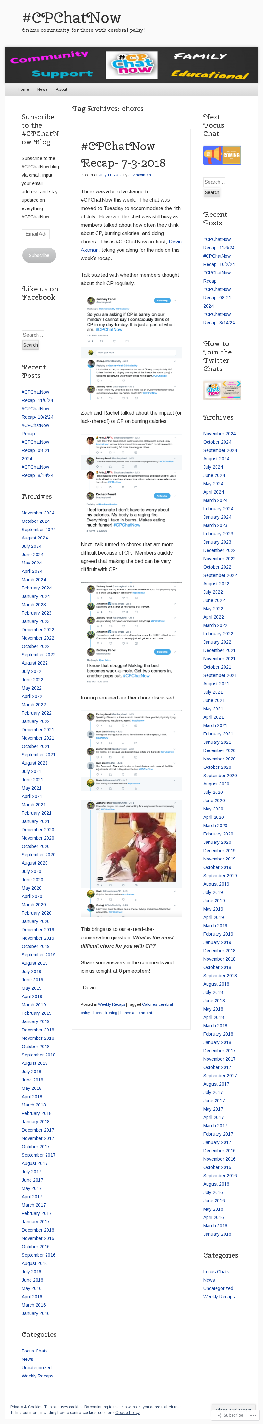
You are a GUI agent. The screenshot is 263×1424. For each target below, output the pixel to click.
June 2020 (32, 879)
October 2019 (36, 946)
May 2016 (32, 1288)
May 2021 (32, 788)
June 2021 (32, 779)
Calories (149, 1004)
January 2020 (36, 921)
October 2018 (36, 1046)
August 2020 (35, 863)
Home (23, 89)
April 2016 (32, 1296)
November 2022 (38, 637)
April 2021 (32, 796)
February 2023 (37, 612)
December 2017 (38, 1129)
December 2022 (38, 629)
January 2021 (36, 821)
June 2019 (32, 979)
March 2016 (34, 1305)
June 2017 (32, 1179)
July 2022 (31, 671)
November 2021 (38, 738)
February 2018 (37, 1113)
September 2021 (38, 754)
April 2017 (32, 1196)
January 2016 (36, 1313)
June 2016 (32, 1280)
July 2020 (31, 871)
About (61, 89)
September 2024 (38, 529)
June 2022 (32, 679)
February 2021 (37, 813)
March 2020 (34, 904)
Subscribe (39, 255)
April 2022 (32, 696)
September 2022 (38, 654)
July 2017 (31, 1171)
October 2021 (36, 746)
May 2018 (32, 1088)
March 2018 (34, 1104)
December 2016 (38, 1230)
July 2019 (31, 971)
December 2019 (38, 929)
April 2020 (32, 896)
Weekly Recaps (111, 1004)
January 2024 (36, 596)
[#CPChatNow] (131, 65)
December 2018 (38, 1029)
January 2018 (36, 1121)
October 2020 (36, 846)
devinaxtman (139, 175)
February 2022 (37, 713)
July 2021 (31, 771)
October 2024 (36, 521)
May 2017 (32, 1188)
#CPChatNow (71, 17)
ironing (111, 1013)
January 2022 (36, 721)
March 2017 (34, 1205)
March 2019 (34, 1004)
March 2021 (34, 804)
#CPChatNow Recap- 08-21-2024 (36, 450)
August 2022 (35, 662)
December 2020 (38, 829)
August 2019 (35, 963)
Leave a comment (136, 1013)
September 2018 (38, 1054)
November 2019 (38, 938)
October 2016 (36, 1246)
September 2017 (38, 1154)
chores (97, 1013)
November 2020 (38, 838)
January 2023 (36, 621)
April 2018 (32, 1096)
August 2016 (35, 1263)
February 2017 (37, 1213)
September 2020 (38, 854)
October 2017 (36, 1146)
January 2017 (36, 1221)
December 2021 (38, 729)
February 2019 (37, 1013)
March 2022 (34, 704)
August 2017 (35, 1163)
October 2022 (36, 646)
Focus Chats (35, 1350)
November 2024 (38, 512)
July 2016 (31, 1271)
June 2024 (32, 554)
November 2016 (38, 1238)
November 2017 (38, 1138)
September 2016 (38, 1255)
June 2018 (32, 1079)
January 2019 (36, 1021)
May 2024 (32, 562)
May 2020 (32, 888)
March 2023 (34, 604)
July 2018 (31, 1071)
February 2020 (37, 913)
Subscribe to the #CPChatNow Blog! (40, 129)
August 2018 (35, 1063)
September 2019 (38, 954)
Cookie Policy (127, 1413)
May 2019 (32, 988)
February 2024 (37, 587)
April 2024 (32, 571)
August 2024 (35, 537)
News (42, 89)
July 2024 (31, 546)
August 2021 (35, 763)
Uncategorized (37, 1367)
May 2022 (32, 688)
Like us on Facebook (40, 293)
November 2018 (38, 1038)
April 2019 (32, 996)
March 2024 (34, 579)
